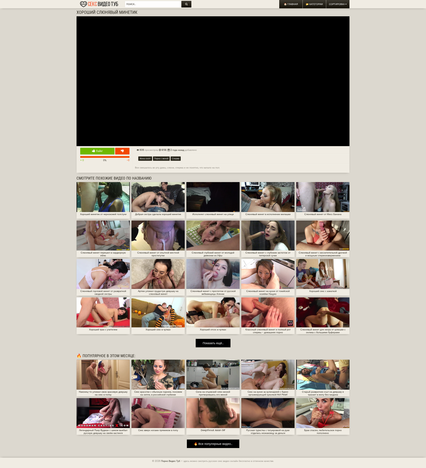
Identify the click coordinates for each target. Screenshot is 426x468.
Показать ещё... (213, 343)
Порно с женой (161, 158)
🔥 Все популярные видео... (213, 444)
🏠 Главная (291, 4)
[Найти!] (186, 4)
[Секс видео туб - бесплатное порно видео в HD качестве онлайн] (99, 3)
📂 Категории (314, 4)
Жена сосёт (145, 158)
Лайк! (99, 151)
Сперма (175, 158)
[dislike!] (122, 151)
